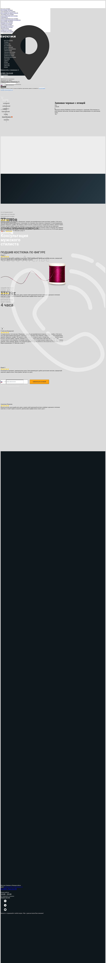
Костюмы (5, 100)
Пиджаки (7, 59)
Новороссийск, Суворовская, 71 (10, 70)
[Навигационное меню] (2, 33)
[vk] (5, 901)
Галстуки (7, 65)
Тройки (6, 42)
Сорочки (6, 64)
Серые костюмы (9, 54)
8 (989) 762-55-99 (7, 73)
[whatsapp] (5, 910)
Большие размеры (10, 49)
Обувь (6, 62)
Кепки (6, 67)
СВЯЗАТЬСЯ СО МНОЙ (39, 381)
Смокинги (7, 44)
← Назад (4, 109)
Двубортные (8, 50)
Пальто (6, 60)
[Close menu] (1, 35)
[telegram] (5, 906)
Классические (8, 47)
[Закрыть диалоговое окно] (2, 77)
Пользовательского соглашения (13, 385)
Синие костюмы (9, 55)
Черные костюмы (9, 52)
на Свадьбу (7, 45)
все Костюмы (8, 40)
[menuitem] (25, 9)
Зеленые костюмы (10, 57)
